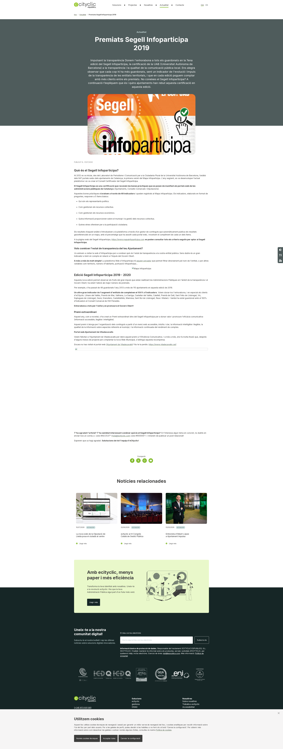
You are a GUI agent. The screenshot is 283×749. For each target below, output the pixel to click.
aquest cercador (143, 261)
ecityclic (135, 701)
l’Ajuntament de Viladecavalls (119, 344)
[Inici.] (85, 5)
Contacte (180, 5)
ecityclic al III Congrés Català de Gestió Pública (132, 535)
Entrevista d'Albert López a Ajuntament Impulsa (177, 535)
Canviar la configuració (130, 738)
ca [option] (202, 5)
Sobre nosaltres (189, 701)
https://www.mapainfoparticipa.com (127, 239)
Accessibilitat (188, 707)
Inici (75, 14)
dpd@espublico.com (171, 653)
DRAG (134, 707)
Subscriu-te (202, 640)
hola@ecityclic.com (121, 436)
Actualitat (164, 5)
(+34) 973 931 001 (82, 707)
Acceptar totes (109, 738)
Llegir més (94, 602)
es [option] (207, 5)
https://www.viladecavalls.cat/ (162, 344)
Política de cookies (163, 730)
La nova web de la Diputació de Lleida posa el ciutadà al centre (90, 535)
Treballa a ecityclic (190, 704)
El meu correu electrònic (130, 633)
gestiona (136, 704)
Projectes (132, 5)
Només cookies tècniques (87, 738)
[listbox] (116, 5)
